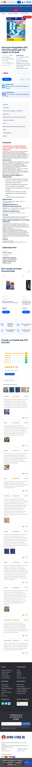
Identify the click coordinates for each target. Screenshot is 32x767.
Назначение (6, 107)
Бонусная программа (21, 677)
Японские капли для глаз (6, 670)
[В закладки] (28, 73)
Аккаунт (18, 670)
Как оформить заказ (21, 693)
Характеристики (7, 132)
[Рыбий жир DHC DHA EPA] (6, 411)
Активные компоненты (8, 120)
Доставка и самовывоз (6, 692)
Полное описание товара (22, 68)
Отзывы (5, 136)
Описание (5, 104)
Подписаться (26, 723)
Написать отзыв (10, 374)
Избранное (19, 674)
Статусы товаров (5, 686)
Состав (4, 123)
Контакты (19, 676)
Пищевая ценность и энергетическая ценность (14, 117)
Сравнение (19, 672)
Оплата (2, 694)
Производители (4, 684)
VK (2, 750)
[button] (29, 763)
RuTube (4, 750)
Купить (7, 79)
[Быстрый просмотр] (3, 297)
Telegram (8, 750)
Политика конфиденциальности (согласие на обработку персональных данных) (23, 690)
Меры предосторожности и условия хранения (14, 126)
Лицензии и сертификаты (6, 688)
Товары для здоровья (6, 672)
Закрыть (16, 10)
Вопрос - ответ (4, 695)
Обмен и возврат (20, 684)
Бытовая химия (4, 674)
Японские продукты (5, 676)
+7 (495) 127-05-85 (22, 749)
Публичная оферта (21, 686)
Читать (11, 55)
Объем (4, 129)
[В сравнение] (25, 73)
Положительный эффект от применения (12, 111)
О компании (3, 690)
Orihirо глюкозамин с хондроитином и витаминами (10, 302)
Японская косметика (5, 677)
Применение (6, 114)
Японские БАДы (8, 271)
